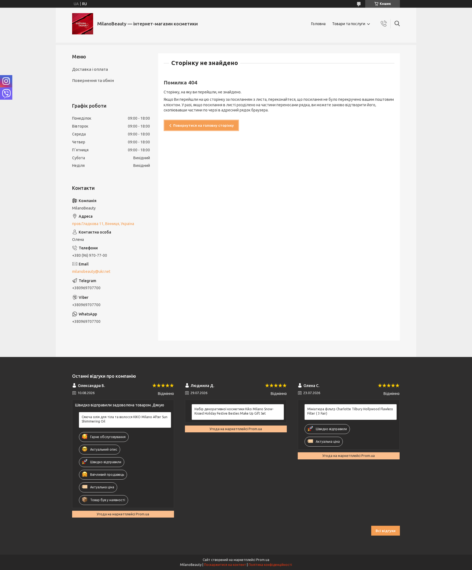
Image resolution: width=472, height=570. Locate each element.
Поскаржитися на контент (225, 564)
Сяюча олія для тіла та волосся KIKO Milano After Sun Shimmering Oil (124, 419)
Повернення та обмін (93, 80)
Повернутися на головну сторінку (203, 125)
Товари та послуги (348, 24)
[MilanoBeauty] (82, 23)
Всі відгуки (386, 531)
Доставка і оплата (90, 69)
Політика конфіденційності (270, 564)
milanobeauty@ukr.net (91, 271)
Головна (318, 24)
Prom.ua (262, 560)
